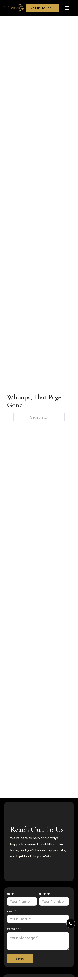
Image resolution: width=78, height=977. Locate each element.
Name (11, 894)
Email (11, 911)
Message (13, 929)
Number (44, 894)
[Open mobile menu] (67, 8)
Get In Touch (40, 8)
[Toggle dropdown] (70, 923)
